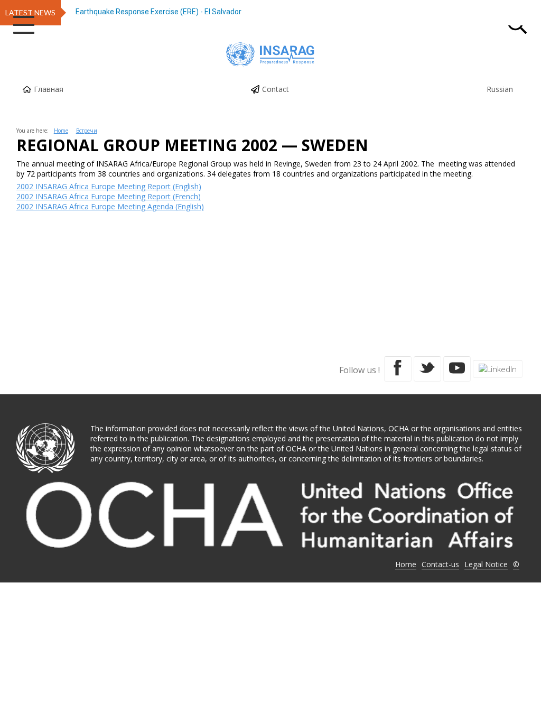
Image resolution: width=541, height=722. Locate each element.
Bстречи (86, 130)
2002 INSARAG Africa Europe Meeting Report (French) (108, 196)
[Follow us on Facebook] (398, 369)
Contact (275, 89)
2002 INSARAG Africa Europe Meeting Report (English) (108, 186)
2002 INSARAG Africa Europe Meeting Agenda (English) (110, 206)
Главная (48, 89)
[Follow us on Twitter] (427, 369)
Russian (500, 89)
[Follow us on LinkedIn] (498, 369)
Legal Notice (486, 564)
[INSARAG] (270, 54)
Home (61, 130)
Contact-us (440, 564)
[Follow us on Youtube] (457, 369)
